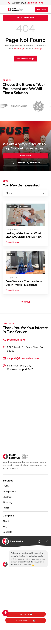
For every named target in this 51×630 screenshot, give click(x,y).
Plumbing (24, 206)
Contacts (7, 532)
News (11, 254)
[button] (41, 9)
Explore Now (11, 242)
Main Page (19, 48)
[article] (16, 106)
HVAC (6, 486)
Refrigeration (9, 491)
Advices (12, 206)
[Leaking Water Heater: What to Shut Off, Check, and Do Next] (25, 215)
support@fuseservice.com (23, 358)
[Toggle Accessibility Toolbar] (5, 613)
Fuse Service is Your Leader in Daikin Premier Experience (24, 283)
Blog (5, 526)
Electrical (7, 497)
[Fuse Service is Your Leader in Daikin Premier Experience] (25, 262)
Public (6, 507)
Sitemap (37, 48)
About (6, 521)
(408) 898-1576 (35, 2)
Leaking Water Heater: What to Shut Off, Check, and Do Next (25, 235)
